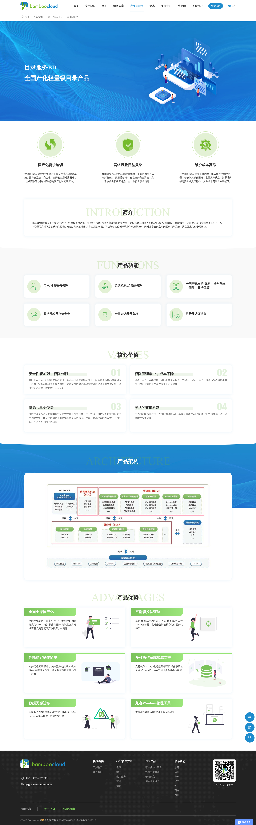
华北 (177, 772)
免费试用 (215, 6)
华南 (177, 781)
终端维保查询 (152, 772)
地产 (118, 772)
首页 (27, 17)
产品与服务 (39, 17)
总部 (177, 767)
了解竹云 (98, 767)
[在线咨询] (250, 717)
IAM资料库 (68, 809)
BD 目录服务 (72, 17)
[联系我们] (250, 738)
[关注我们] (250, 727)
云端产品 (150, 776)
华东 (177, 776)
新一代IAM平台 (55, 17)
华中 (177, 786)
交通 (118, 781)
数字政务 (121, 776)
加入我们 (98, 772)
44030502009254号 (66, 820)
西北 (177, 795)
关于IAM (49, 809)
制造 (118, 786)
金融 (118, 767)
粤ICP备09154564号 (86, 820)
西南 (177, 790)
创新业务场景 (152, 781)
